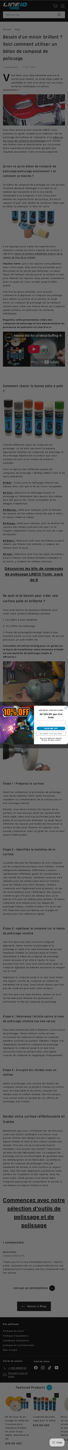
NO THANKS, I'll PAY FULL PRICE (51, 733)
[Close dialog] (66, 708)
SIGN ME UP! (51, 728)
